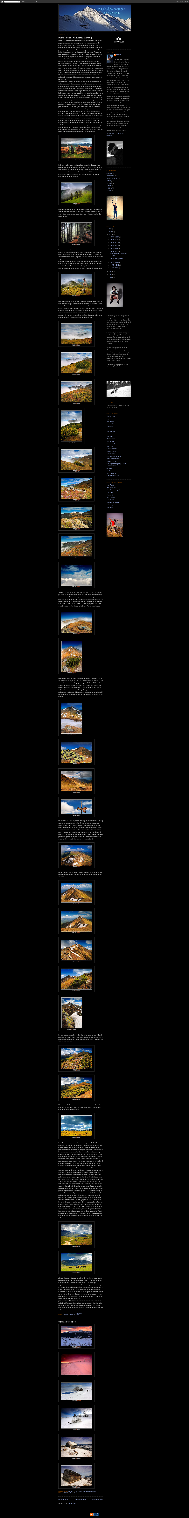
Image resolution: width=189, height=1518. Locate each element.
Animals (109, 173)
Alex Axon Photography (114, 456)
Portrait (109, 185)
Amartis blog (111, 454)
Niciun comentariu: (90, 1491)
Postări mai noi (63, 1499)
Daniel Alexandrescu (113, 459)
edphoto (109, 468)
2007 (110, 277)
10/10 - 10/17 (115, 240)
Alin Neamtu (110, 471)
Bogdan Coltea (111, 424)
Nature (76, 1314)
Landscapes (68, 1314)
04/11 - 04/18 (115, 268)
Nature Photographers (113, 502)
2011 (110, 232)
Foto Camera (111, 497)
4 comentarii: (88, 1313)
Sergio (118, 54)
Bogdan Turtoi (111, 416)
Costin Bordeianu (112, 449)
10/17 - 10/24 (115, 237)
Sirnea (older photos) (68, 1322)
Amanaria (110, 426)
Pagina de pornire (80, 1499)
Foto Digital (110, 500)
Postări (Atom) (72, 1503)
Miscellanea (110, 421)
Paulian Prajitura (112, 461)
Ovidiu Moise (111, 439)
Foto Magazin (111, 505)
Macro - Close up (112, 178)
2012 (110, 229)
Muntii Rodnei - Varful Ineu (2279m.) (75, 38)
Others (109, 183)
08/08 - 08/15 (115, 251)
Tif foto (109, 429)
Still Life (109, 188)
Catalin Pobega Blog (113, 476)
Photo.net (110, 495)
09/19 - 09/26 (115, 242)
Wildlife (109, 190)
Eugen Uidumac (112, 419)
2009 (110, 271)
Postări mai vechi (97, 1499)
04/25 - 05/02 (115, 265)
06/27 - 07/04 (115, 262)
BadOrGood (110, 492)
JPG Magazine (111, 487)
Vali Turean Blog (112, 473)
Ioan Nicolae (110, 441)
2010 (110, 234)
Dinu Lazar (110, 446)
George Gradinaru (112, 444)
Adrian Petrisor (111, 434)
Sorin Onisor (110, 436)
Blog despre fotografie (113, 490)
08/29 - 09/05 (115, 248)
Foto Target (110, 485)
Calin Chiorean (111, 451)
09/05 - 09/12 (115, 245)
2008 (110, 274)
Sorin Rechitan (111, 431)
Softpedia (110, 507)
